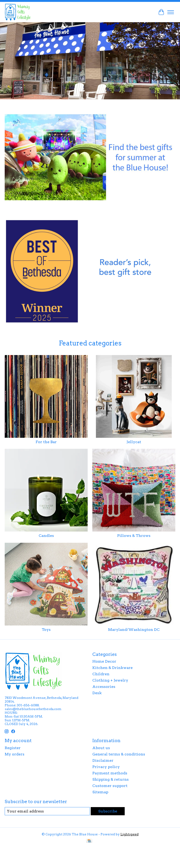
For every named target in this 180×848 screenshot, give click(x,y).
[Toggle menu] (170, 12)
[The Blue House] (18, 12)
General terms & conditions (118, 754)
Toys (46, 629)
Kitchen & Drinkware (112, 667)
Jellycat (134, 442)
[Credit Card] (89, 841)
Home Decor (104, 661)
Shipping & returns (110, 779)
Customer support (110, 785)
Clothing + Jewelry (110, 680)
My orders (14, 754)
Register (13, 748)
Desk (97, 693)
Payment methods (109, 773)
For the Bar (46, 442)
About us (101, 748)
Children (100, 674)
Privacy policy (106, 767)
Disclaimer (102, 760)
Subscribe (107, 811)
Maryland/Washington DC (134, 629)
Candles (46, 535)
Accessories (103, 686)
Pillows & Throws (133, 535)
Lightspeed (129, 834)
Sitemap (100, 792)
